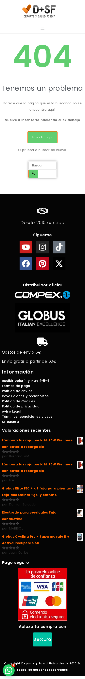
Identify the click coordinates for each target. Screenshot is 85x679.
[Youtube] (26, 247)
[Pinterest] (42, 263)
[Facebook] (26, 263)
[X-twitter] (59, 263)
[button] (42, 28)
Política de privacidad (21, 406)
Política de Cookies (18, 401)
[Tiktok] (59, 247)
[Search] (33, 174)
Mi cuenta (10, 421)
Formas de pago (16, 386)
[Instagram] (42, 247)
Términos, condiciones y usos (27, 416)
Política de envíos (17, 391)
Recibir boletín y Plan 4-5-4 (25, 380)
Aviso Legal (11, 411)
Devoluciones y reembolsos (25, 396)
